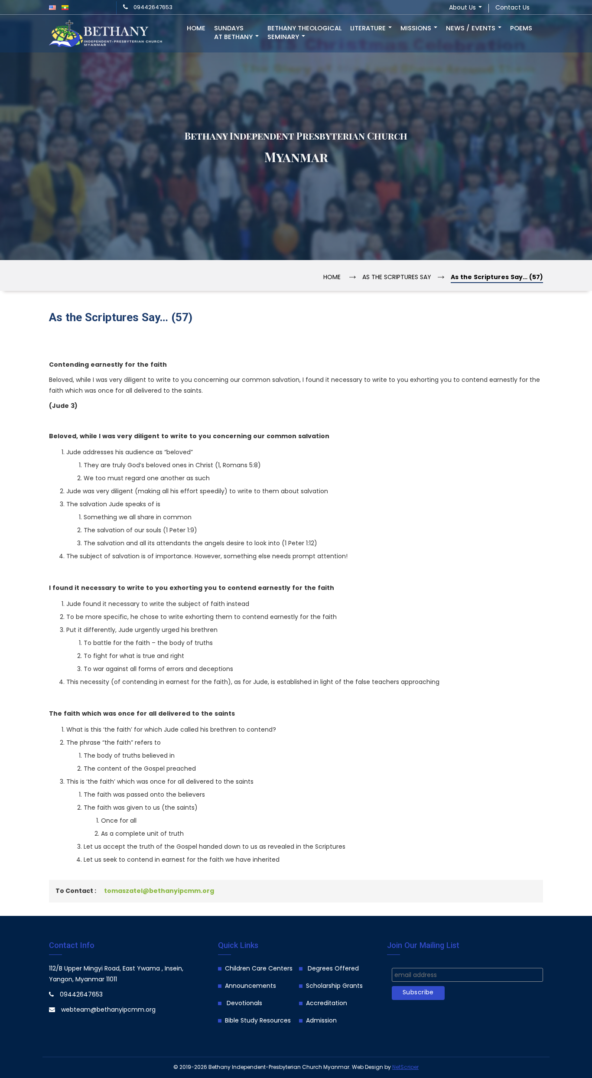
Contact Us (512, 8)
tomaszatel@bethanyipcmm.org (159, 891)
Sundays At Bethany (234, 33)
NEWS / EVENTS (471, 29)
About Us (463, 8)
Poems (521, 29)
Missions (416, 29)
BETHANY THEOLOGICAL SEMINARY (304, 33)
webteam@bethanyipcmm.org (108, 1010)
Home (196, 29)
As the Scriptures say (396, 277)
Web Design (367, 1067)
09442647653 (152, 7)
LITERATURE (368, 29)
